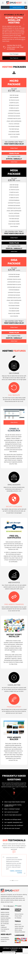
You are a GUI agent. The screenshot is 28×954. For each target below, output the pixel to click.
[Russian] (18, 942)
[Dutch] (22, 938)
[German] (16, 940)
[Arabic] (16, 938)
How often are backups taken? (12, 819)
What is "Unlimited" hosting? (12, 809)
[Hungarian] (20, 940)
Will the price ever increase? (12, 828)
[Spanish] (20, 942)
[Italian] (22, 940)
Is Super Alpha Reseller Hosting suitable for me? (12, 805)
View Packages (14, 54)
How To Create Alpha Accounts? (12, 815)
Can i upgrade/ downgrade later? (13, 822)
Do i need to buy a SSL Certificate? (13, 825)
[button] (25, 2)
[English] (24, 938)
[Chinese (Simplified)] (18, 938)
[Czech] (20, 938)
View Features (14, 58)
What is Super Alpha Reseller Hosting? (14, 802)
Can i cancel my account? (11, 812)
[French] (26, 938)
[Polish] (24, 940)
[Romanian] (16, 942)
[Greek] (18, 940)
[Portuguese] (26, 940)
